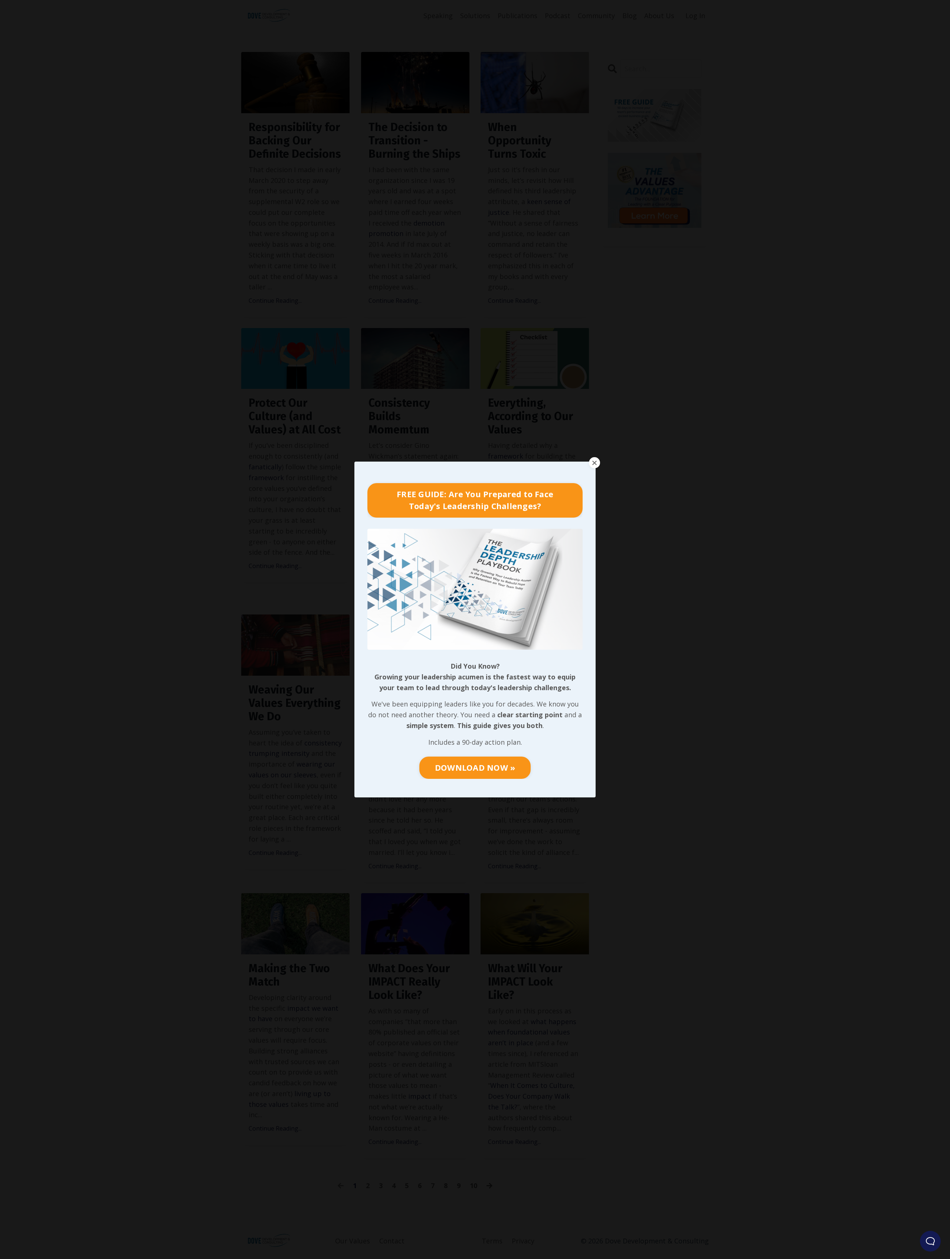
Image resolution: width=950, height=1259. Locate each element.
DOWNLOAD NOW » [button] (475, 767)
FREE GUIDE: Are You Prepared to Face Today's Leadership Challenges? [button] (475, 500)
